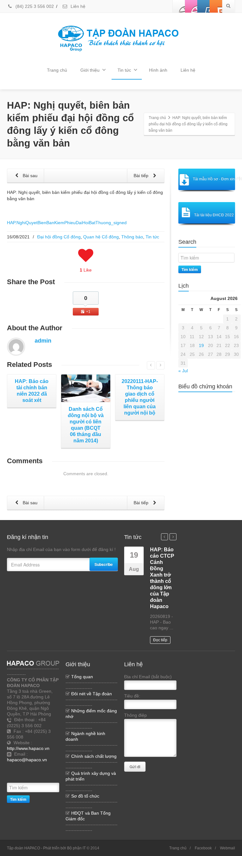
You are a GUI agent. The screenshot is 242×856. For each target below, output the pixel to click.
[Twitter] (49, 767)
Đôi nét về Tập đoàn (91, 693)
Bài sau (29, 175)
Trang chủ (57, 70)
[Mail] (21, 776)
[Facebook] (179, 6)
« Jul (183, 370)
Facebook (203, 848)
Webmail (227, 848)
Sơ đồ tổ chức (85, 796)
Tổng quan (82, 676)
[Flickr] (191, 6)
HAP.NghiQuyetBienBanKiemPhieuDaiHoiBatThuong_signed (67, 222)
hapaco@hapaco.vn (27, 759)
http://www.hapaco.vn (28, 748)
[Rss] (40, 767)
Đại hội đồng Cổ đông (59, 236)
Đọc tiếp (160, 640)
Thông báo (132, 236)
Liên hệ (77, 6)
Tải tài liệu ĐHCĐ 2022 (214, 215)
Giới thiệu (90, 70)
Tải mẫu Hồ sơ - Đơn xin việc (214, 179)
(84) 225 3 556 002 (34, 6)
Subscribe (104, 564)
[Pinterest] (216, 6)
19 (201, 345)
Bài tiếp (142, 175)
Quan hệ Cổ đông (101, 236)
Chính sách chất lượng (94, 756)
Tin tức (124, 70)
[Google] (11, 776)
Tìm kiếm (190, 269)
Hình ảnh (158, 70)
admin (43, 341)
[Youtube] (203, 6)
